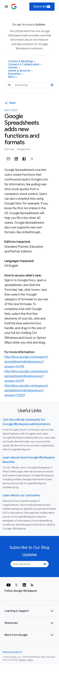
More (13, 77)
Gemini (14, 67)
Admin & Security (20, 70)
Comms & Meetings (22, 61)
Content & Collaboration (25, 64)
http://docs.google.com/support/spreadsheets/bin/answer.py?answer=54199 (26, 376)
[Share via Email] (8, 159)
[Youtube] (8, 585)
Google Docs (23, 149)
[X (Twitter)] (16, 585)
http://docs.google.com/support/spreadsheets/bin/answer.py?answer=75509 (26, 390)
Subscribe (42, 7)
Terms (30, 660)
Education (15, 73)
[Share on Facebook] (24, 159)
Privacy (22, 660)
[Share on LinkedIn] (16, 159)
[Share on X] (32, 159)
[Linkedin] (24, 585)
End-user (9, 149)
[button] (29, 611)
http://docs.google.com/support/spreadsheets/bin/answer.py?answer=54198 (26, 361)
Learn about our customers (21, 495)
